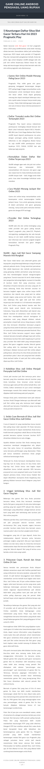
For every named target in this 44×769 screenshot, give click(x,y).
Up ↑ (23, 765)
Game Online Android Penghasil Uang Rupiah (22, 6)
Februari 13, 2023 (9, 41)
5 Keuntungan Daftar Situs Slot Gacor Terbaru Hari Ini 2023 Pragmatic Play (21, 34)
